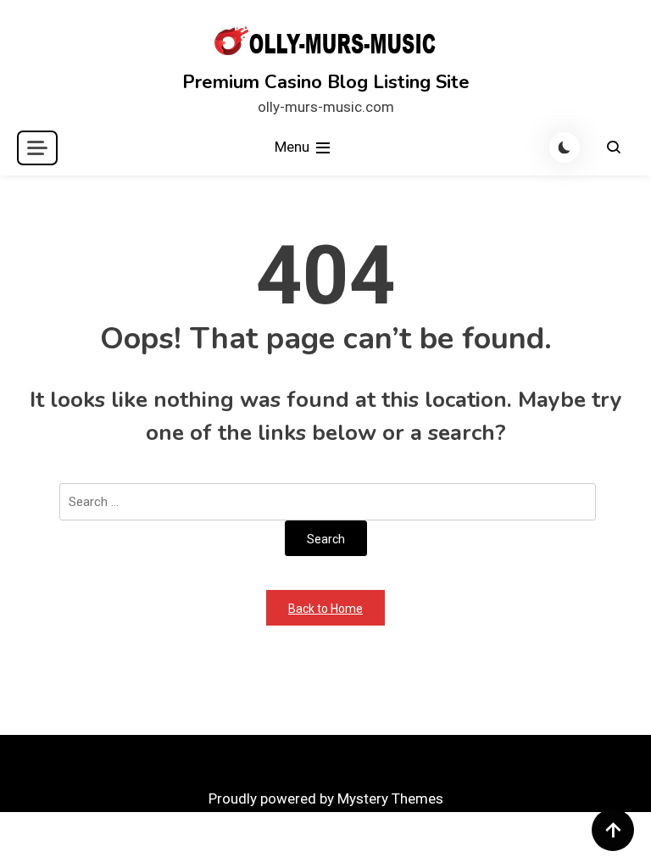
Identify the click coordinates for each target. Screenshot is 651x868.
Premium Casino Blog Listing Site (326, 82)
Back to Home (325, 608)
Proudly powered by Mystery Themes (326, 798)
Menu (294, 146)
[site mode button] (564, 147)
